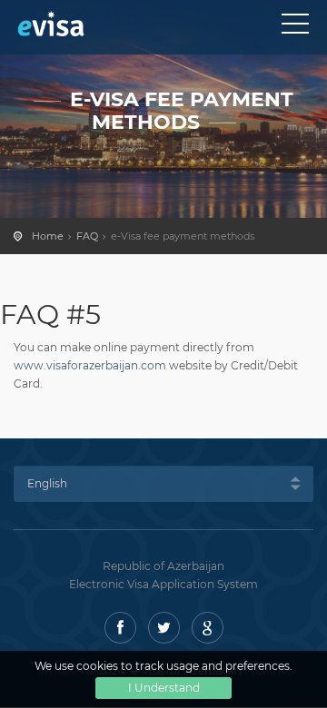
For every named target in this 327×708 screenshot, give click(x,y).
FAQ (87, 236)
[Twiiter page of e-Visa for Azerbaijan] (164, 628)
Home (48, 236)
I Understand (164, 687)
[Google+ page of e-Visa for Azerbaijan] (207, 628)
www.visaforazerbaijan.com (90, 365)
